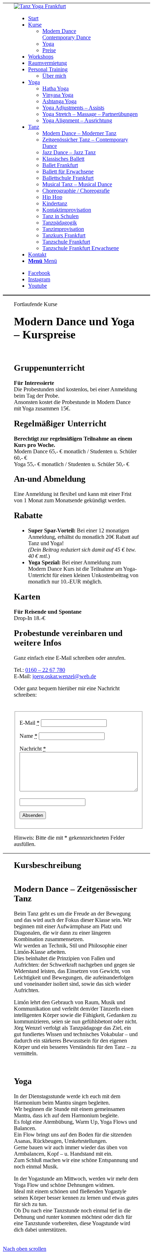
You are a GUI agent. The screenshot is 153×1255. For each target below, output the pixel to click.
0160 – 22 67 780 (45, 670)
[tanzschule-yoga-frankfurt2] (40, 6)
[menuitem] (83, 18)
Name (28, 736)
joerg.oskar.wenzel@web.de (64, 676)
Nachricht (33, 749)
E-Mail (29, 723)
